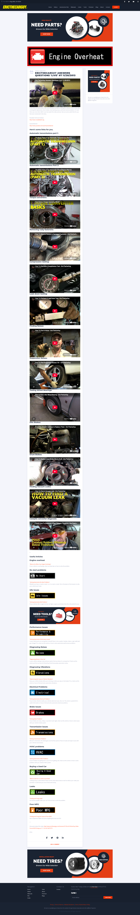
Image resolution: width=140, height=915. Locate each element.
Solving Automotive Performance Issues (40, 639)
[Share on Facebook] (46, 837)
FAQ (28, 896)
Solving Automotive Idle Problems (38, 602)
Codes (28, 898)
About (43, 891)
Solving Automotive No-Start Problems (39, 582)
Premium (44, 893)
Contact (58, 889)
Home (28, 889)
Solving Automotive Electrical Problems (40, 699)
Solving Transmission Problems (38, 738)
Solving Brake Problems (36, 719)
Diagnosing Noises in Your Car (37, 659)
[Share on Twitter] (52, 837)
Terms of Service (59, 904)
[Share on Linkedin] (63, 837)
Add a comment (54, 844)
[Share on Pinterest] (57, 837)
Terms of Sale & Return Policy (82, 904)
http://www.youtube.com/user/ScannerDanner (41, 125)
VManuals (29, 893)
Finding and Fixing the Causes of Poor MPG (41, 816)
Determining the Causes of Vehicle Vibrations (41, 679)
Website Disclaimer (69, 904)
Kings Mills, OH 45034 (15, 1)
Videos (29, 891)
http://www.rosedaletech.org (37, 119)
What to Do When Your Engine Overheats (40, 564)
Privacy (52, 904)
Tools (43, 889)
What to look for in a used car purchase (40, 778)
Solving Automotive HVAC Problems (39, 758)
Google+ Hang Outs (40, 70)
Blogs (43, 896)
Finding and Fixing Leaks (36, 798)
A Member (94, 887)
